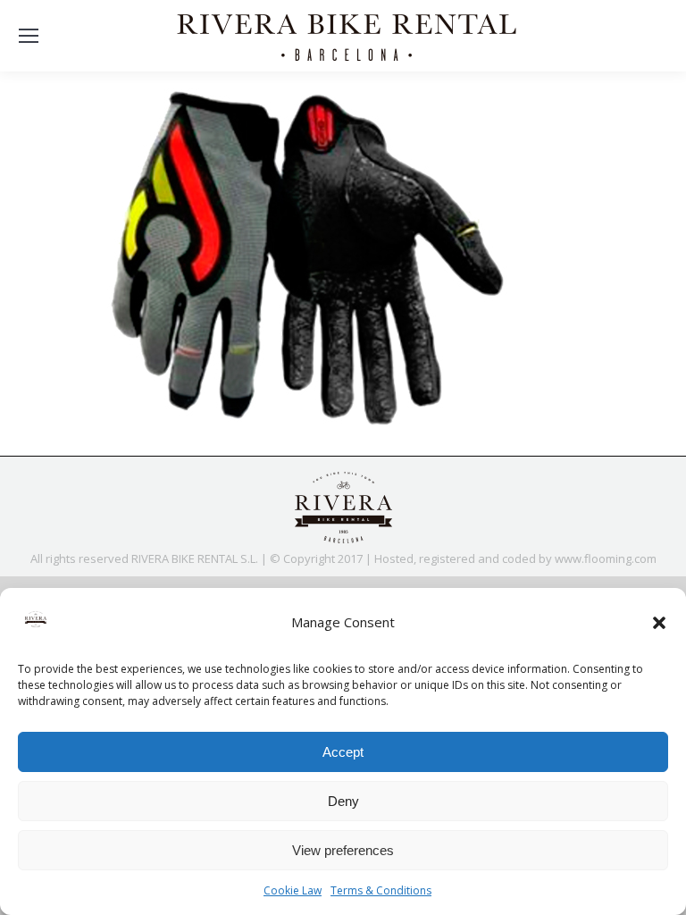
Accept (343, 752)
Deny (343, 801)
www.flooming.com (606, 558)
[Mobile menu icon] (28, 35)
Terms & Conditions (380, 890)
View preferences (343, 850)
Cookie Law (293, 890)
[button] (659, 623)
